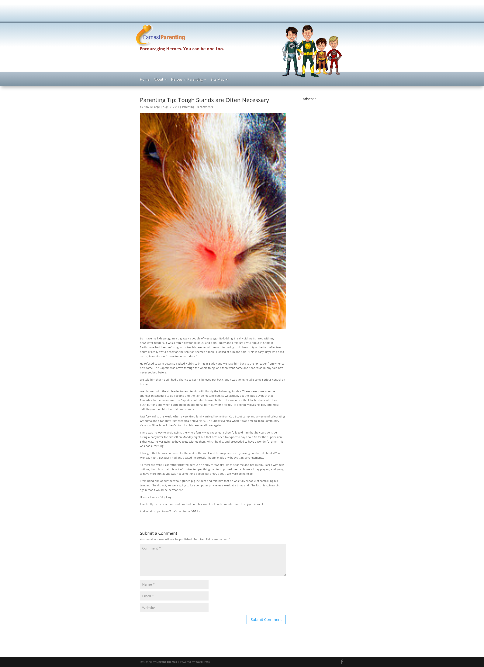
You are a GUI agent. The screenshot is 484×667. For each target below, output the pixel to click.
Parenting (188, 107)
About (158, 80)
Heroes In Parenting (187, 80)
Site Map (217, 80)
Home (145, 80)
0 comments (205, 107)
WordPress (202, 662)
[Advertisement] (242, 12)
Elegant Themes (166, 662)
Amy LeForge (152, 107)
